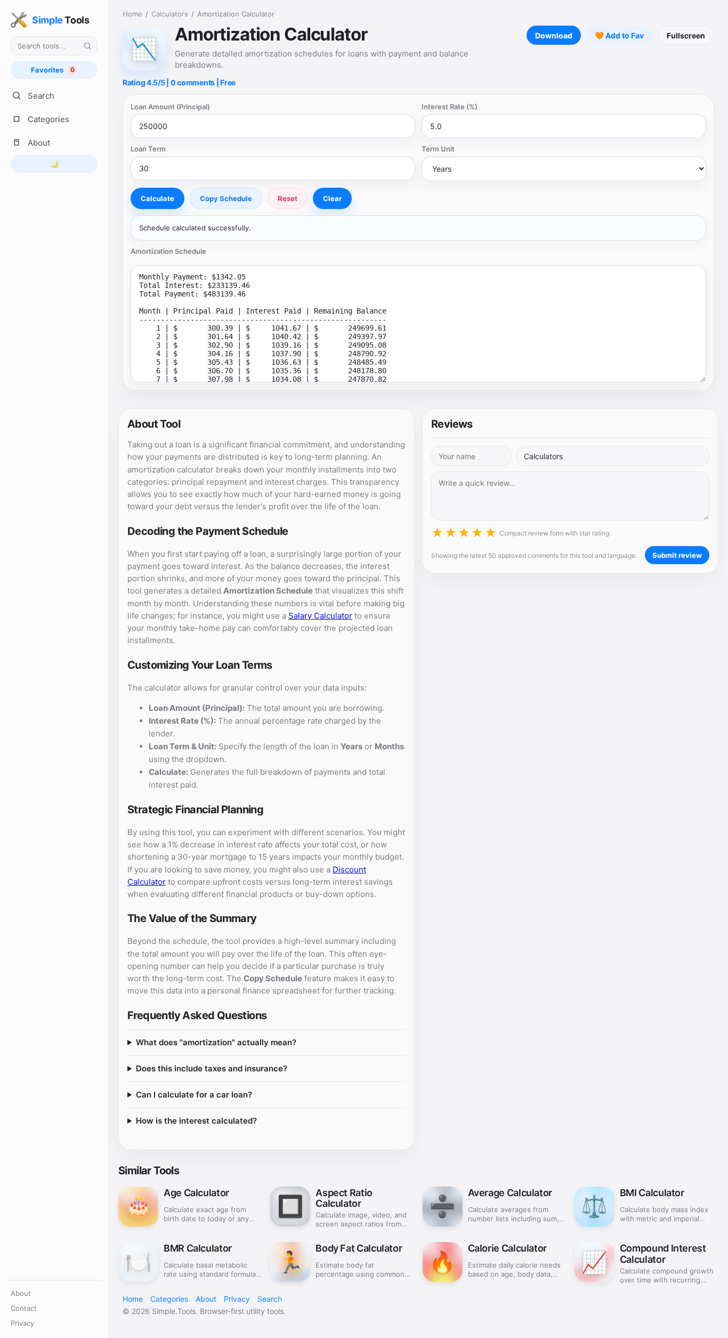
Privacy (22, 1323)
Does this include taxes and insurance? (211, 1068)
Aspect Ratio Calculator (344, 1198)
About (21, 1293)
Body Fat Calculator (359, 1248)
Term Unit (438, 149)
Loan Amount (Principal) (170, 106)
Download (553, 35)
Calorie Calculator (507, 1248)
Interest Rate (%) (450, 106)
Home (132, 14)
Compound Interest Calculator (663, 1254)
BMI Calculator (652, 1193)
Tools (61, 20)
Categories (169, 1298)
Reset (287, 198)
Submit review (677, 555)
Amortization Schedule (168, 251)
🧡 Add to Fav (619, 35)
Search (269, 1298)
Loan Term (148, 149)
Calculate (157, 198)
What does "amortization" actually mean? (216, 1042)
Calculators (169, 14)
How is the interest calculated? (196, 1121)
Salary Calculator (320, 616)
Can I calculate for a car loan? (194, 1094)
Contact (24, 1308)
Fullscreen (686, 35)
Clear (332, 198)
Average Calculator (510, 1193)
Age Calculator (196, 1193)
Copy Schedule (226, 198)
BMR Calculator (198, 1248)
